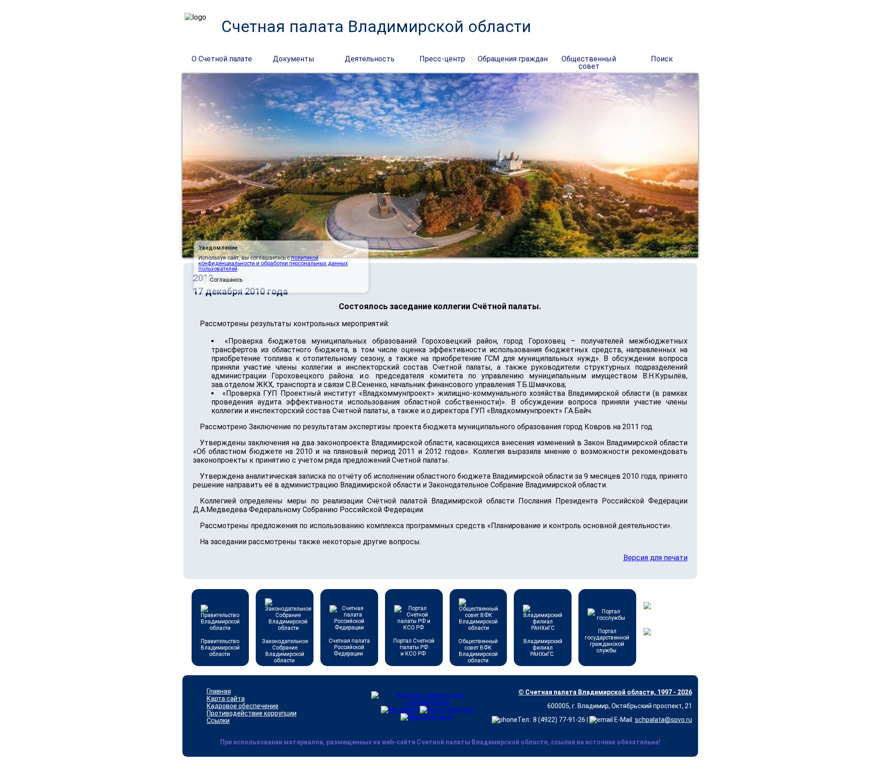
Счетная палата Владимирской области (376, 26)
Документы (293, 59)
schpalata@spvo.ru (663, 719)
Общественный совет (588, 60)
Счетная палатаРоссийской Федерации (349, 647)
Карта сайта (226, 698)
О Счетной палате (222, 59)
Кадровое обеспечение (243, 706)
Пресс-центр (442, 59)
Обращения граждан (513, 59)
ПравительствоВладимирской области (220, 647)
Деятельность (370, 59)
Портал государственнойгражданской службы (607, 641)
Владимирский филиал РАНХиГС (542, 647)
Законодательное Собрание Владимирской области (285, 651)
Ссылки (218, 720)
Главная (219, 691)
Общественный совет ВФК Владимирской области (478, 651)
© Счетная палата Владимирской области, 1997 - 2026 (605, 692)
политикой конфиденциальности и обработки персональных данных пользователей (273, 263)
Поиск (662, 59)
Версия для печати (655, 557)
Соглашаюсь (226, 280)
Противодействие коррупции (252, 713)
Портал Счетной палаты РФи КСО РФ (413, 647)
